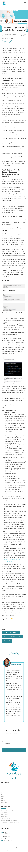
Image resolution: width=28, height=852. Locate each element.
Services (3, 789)
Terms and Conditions (18, 850)
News (2, 794)
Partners (3, 800)
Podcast (3, 796)
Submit (14, 750)
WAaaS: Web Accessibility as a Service (10, 822)
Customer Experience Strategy (8, 810)
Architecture (4, 812)
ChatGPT (7, 641)
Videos (3, 792)
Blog (2, 790)
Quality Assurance (11, 632)
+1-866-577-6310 (7, 838)
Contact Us (4, 802)
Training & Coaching (6, 818)
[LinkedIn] (12, 778)
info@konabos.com (8, 840)
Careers (3, 798)
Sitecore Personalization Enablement (10, 820)
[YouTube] (15, 778)
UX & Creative (4, 814)
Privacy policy (8, 850)
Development (4, 816)
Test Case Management (12, 636)
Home (2, 787)
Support (3, 824)
